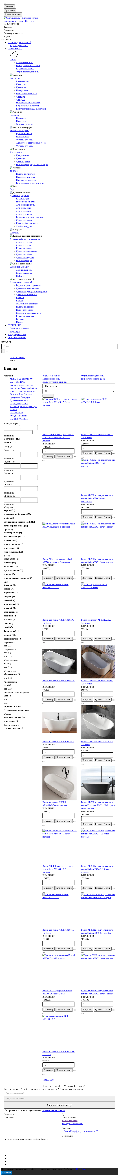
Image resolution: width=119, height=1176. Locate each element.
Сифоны (20, 276)
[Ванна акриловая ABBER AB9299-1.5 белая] (98, 722)
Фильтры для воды (24, 140)
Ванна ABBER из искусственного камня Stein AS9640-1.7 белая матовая (58, 869)
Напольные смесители (26, 93)
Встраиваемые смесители (28, 106)
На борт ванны (23, 90)
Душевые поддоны (25, 257)
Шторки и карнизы (25, 316)
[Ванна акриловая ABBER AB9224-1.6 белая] (98, 600)
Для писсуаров (23, 161)
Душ (64, 1114)
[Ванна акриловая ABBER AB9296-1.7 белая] (59, 600)
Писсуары (14, 233)
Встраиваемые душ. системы (29, 217)
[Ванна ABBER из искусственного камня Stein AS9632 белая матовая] (98, 971)
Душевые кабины (24, 254)
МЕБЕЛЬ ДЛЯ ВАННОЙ (19, 42)
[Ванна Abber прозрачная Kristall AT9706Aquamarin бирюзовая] (59, 540)
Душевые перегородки (26, 251)
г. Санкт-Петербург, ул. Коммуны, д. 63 (80, 1131)
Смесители (15, 78)
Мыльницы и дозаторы (26, 304)
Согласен (6, 1173)
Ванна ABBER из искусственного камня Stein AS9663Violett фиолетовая (97, 498)
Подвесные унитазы (25, 177)
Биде (12, 189)
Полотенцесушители (19, 328)
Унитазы (14, 171)
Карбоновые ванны (25, 69)
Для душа (20, 99)
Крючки (19, 301)
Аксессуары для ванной (21, 282)
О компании (67, 1136)
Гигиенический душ (25, 202)
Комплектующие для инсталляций (32, 164)
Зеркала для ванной (19, 45)
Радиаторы (15, 331)
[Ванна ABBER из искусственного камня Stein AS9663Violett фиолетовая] (98, 476)
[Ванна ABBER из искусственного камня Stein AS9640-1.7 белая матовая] (59, 847)
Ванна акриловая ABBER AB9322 (58, 741)
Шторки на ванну (24, 248)
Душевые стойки (24, 214)
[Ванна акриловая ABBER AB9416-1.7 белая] (59, 910)
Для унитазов (22, 155)
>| (54, 1080)
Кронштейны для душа (26, 223)
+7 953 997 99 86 (69, 1120)
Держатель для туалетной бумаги (31, 291)
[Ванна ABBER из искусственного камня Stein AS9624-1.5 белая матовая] (59, 415)
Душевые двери (23, 245)
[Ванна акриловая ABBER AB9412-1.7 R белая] (98, 415)
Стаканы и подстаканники (28, 313)
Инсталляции (16, 152)
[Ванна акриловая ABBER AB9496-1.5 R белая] (98, 661)
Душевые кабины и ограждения (25, 239)
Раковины (14, 115)
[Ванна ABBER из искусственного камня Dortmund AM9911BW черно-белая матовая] (98, 783)
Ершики (20, 297)
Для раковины (22, 81)
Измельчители (22, 137)
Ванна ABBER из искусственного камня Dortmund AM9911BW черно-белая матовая (98, 805)
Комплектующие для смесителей (31, 109)
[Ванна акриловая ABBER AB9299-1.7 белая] (59, 1032)
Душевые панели (24, 211)
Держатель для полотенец (28, 288)
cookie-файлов (79, 1169)
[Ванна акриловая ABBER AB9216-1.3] (59, 661)
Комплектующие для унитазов (30, 183)
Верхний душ (22, 199)
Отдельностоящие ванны (27, 72)
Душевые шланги (24, 220)
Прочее (19, 322)
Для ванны (21, 87)
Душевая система (25, 385)
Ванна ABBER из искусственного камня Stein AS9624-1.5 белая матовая (58, 437)
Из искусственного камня (28, 65)
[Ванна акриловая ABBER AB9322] (59, 722)
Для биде (20, 96)
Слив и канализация (19, 267)
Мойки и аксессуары (19, 130)
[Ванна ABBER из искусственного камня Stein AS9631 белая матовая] (98, 540)
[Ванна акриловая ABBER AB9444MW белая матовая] (59, 783)
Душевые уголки (24, 242)
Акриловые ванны (24, 62)
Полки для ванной (24, 310)
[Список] (50, 396)
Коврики (20, 319)
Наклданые (21, 118)
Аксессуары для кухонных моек (31, 143)
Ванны (13, 59)
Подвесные (21, 121)
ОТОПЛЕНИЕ (14, 325)
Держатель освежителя (26, 294)
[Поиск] (7, 351)
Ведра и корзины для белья (28, 285)
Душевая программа (19, 195)
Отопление (9, 1117)
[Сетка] (45, 396)
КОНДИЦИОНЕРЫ (17, 334)
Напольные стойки (25, 307)
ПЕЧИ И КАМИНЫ (17, 337)
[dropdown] (5, 3)
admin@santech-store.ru (72, 1123)
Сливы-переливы (24, 273)
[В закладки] (74, 456)
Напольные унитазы (25, 174)
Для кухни (21, 84)
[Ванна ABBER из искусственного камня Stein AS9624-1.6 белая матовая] (98, 847)
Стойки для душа (24, 226)
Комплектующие (24, 260)
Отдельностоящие (24, 124)
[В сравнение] (43, 460)
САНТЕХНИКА (15, 49)
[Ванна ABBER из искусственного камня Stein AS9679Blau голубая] (98, 910)
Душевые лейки (23, 208)
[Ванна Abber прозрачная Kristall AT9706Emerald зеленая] (59, 971)
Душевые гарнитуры (25, 205)
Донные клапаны (24, 270)
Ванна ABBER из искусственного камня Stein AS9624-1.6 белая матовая (97, 869)
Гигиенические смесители (28, 103)
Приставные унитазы (26, 180)
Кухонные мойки (24, 133)
